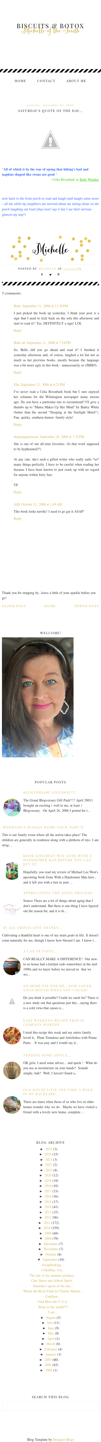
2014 (48, 1206)
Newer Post (86, 606)
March (50, 1343)
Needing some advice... (47, 1055)
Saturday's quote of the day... (53, 1286)
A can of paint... (40, 951)
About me (76, 81)
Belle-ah (19, 342)
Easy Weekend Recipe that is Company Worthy (53, 1022)
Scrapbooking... (53, 1264)
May (51, 1333)
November (51, 1249)
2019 (48, 1180)
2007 (48, 1359)
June (51, 1328)
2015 (48, 1201)
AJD (17, 504)
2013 (48, 1212)
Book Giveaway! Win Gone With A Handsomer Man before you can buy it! (57, 860)
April (50, 1338)
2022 (48, 1164)
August (51, 1317)
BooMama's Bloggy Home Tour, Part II (43, 827)
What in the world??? (53, 1307)
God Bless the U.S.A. (53, 1301)
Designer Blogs (63, 1439)
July (50, 1322)
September (50, 1259)
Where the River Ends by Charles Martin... (53, 1291)
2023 (48, 1159)
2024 (48, 1154)
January (51, 1354)
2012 (48, 1217)
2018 (48, 1185)
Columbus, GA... (53, 1270)
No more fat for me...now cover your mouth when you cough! (57, 988)
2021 (48, 1170)
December (51, 1243)
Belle (17, 305)
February (51, 1349)
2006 (48, 1364)
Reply (18, 330)
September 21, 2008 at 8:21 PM (43, 384)
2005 (48, 1370)
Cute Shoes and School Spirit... (53, 1280)
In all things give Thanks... (32, 927)
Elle (16, 384)
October (50, 1254)
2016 (48, 1196)
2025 (48, 1149)
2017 (48, 1191)
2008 (48, 1238)
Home (20, 81)
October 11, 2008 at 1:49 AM (41, 504)
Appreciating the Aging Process (57, 893)
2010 (47, 1227)
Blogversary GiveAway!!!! (49, 792)
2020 (48, 1175)
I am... (53, 1312)
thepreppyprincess (26, 436)
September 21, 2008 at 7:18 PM (49, 342)
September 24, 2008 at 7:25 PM (62, 436)
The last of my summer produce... (53, 1275)
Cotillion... (53, 1296)
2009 (48, 1233)
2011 (47, 1222)
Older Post (14, 606)
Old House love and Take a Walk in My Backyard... (58, 1092)
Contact (46, 81)
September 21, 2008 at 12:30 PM (45, 305)
